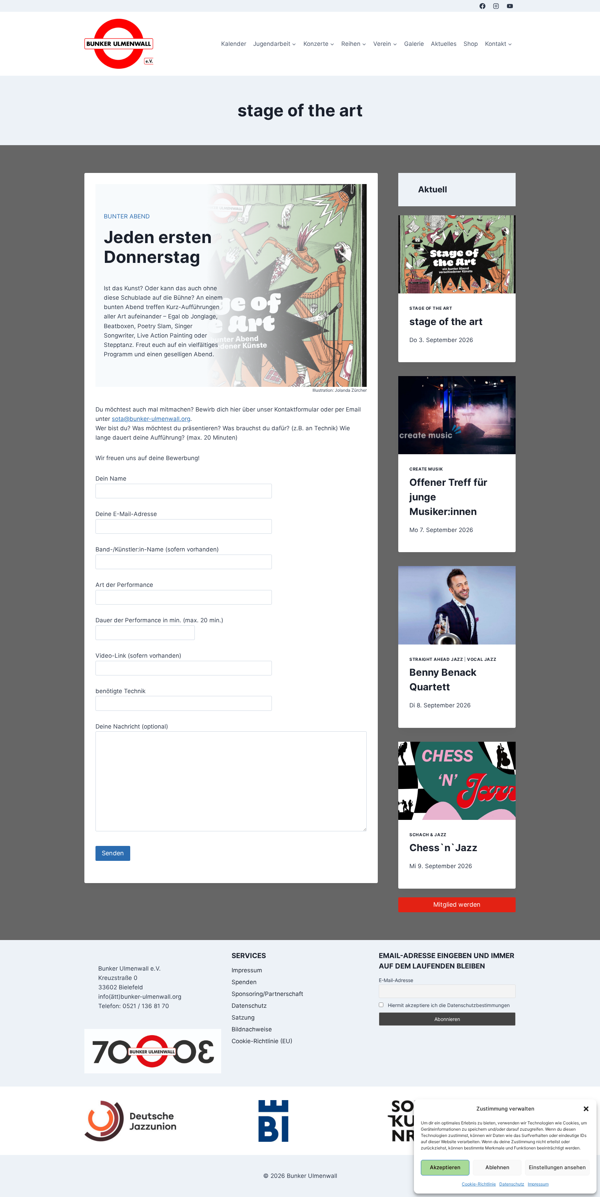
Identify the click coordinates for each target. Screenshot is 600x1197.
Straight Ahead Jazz (436, 659)
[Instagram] (496, 6)
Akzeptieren (445, 1167)
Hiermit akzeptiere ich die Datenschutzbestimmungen (448, 1005)
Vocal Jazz (481, 659)
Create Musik (426, 469)
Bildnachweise (252, 1029)
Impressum (538, 1184)
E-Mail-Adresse (396, 980)
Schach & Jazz (428, 834)
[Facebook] (483, 6)
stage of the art (430, 308)
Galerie (414, 43)
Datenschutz (511, 1184)
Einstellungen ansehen (557, 1167)
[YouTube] (510, 6)
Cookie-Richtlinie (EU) (262, 1041)
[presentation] (457, 254)
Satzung (243, 1017)
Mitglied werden (457, 904)
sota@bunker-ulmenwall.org (151, 418)
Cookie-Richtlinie (479, 1184)
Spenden (244, 982)
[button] (586, 1108)
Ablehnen (497, 1167)
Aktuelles (444, 43)
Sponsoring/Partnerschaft (267, 993)
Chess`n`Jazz (443, 848)
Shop (471, 43)
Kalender (233, 43)
